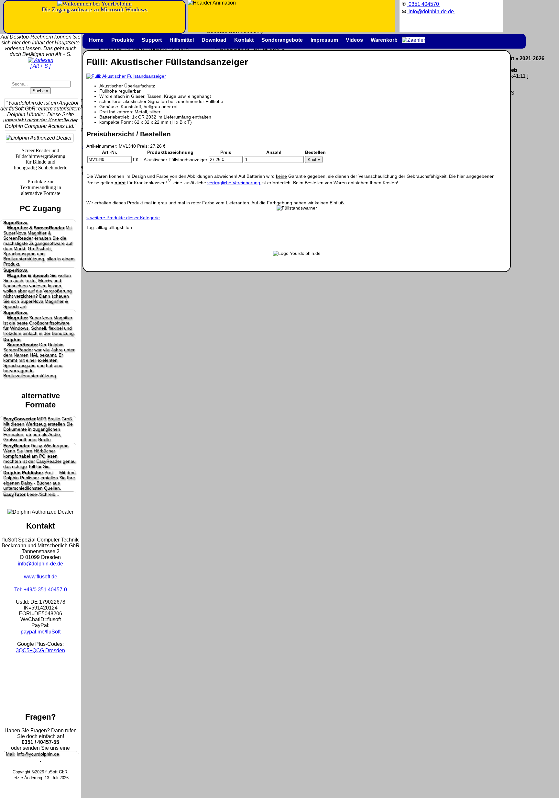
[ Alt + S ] (40, 66)
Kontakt (244, 40)
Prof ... (39, 480)
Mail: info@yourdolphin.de (32, 754)
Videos (354, 40)
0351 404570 (423, 4)
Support (152, 40)
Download (214, 40)
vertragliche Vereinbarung (234, 182)
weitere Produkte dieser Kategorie (123, 217)
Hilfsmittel (182, 40)
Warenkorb (384, 40)
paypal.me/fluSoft (40, 631)
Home (96, 40)
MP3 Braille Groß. (38, 429)
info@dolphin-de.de (40, 563)
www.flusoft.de (40, 576)
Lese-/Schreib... (31, 494)
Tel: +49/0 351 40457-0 (40, 589)
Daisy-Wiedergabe (39, 456)
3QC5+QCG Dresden (40, 650)
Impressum (324, 40)
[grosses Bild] (126, 76)
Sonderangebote (282, 40)
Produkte (122, 40)
